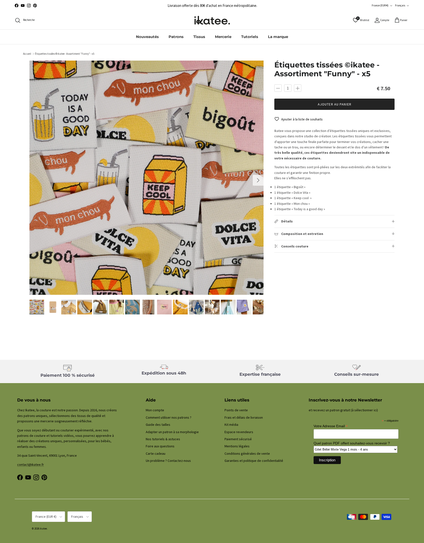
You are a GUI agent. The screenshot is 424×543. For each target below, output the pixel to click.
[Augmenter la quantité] (297, 88)
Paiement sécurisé (238, 439)
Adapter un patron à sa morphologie (172, 432)
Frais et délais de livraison (244, 417)
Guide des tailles (158, 424)
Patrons (176, 36)
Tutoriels (249, 36)
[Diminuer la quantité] (278, 88)
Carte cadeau (155, 453)
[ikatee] (212, 20)
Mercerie (223, 36)
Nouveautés (147, 36)
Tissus (199, 36)
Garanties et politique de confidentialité (254, 460)
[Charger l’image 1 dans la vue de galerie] (146, 178)
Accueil (27, 53)
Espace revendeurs (239, 432)
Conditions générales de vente (247, 453)
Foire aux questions (160, 446)
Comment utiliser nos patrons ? (168, 417)
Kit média (231, 424)
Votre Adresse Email (331, 426)
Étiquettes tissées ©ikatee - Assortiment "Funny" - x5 (64, 53)
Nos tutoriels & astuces (163, 439)
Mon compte (155, 410)
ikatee (43, 528)
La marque (278, 36)
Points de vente (236, 410)
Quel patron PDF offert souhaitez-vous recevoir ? (352, 443)
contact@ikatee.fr (30, 464)
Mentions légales (237, 446)
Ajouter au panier (334, 104)
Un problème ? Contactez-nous (168, 460)
